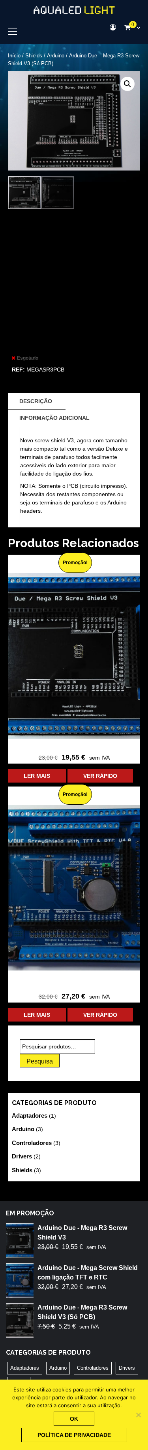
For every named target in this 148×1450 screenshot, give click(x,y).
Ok (74, 1419)
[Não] (138, 1415)
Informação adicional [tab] (54, 418)
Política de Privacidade (74, 1435)
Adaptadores (29, 1115)
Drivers (22, 1156)
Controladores (32, 1142)
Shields (33, 56)
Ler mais (37, 776)
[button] (127, 84)
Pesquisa (39, 1061)
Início (14, 56)
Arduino (55, 56)
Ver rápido (100, 776)
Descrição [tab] (35, 401)
